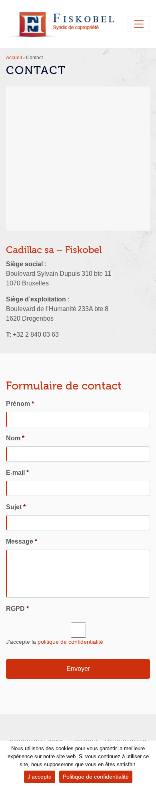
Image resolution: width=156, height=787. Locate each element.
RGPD (17, 608)
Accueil (14, 57)
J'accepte (40, 776)
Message (21, 541)
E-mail (17, 472)
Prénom (20, 403)
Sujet (16, 507)
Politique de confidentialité (96, 776)
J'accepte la (54, 641)
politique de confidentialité (70, 641)
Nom (15, 438)
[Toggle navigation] (139, 24)
